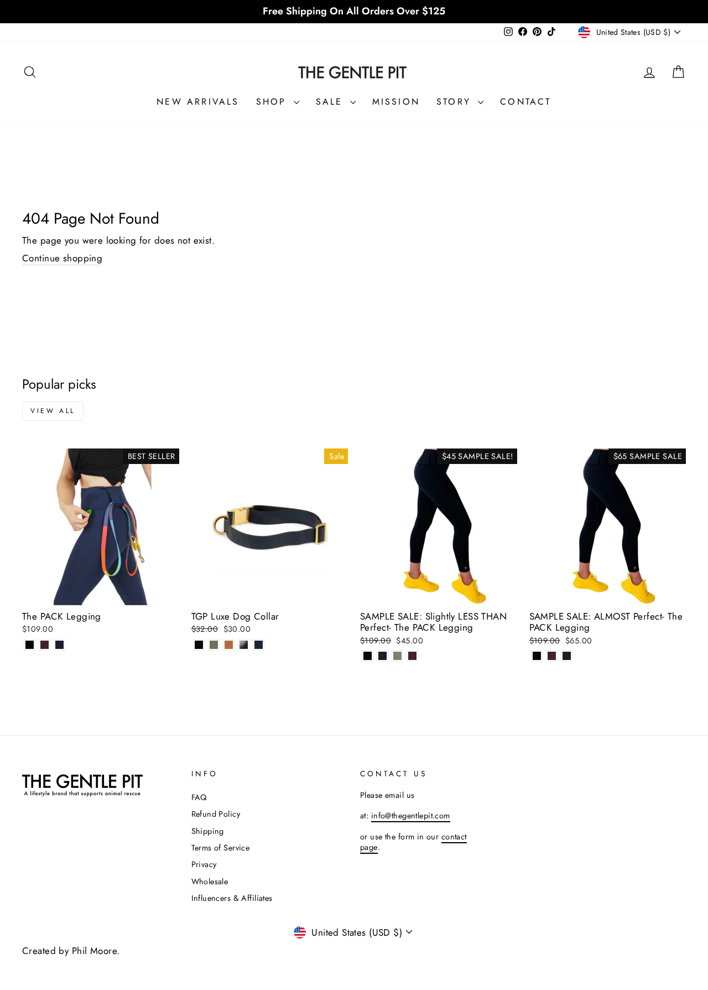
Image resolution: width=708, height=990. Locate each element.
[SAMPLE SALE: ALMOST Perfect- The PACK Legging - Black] (537, 656)
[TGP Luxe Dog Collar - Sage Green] (214, 645)
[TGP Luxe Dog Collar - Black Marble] (243, 645)
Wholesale (209, 881)
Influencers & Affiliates (232, 898)
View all (52, 411)
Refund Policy (216, 813)
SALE (331, 101)
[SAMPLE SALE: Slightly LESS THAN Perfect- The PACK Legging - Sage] (397, 656)
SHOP (273, 101)
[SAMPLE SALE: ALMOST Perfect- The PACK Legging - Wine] (551, 656)
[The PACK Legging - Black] (29, 645)
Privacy (204, 864)
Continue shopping (62, 258)
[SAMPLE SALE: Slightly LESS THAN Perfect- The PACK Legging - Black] (367, 656)
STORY (455, 101)
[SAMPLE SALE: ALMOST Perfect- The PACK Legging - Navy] (566, 656)
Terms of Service (220, 847)
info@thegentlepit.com (410, 815)
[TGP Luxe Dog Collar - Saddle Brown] (228, 645)
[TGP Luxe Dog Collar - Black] (199, 645)
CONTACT (525, 101)
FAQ (199, 797)
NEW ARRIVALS (198, 101)
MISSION (396, 101)
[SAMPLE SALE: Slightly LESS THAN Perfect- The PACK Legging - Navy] (382, 656)
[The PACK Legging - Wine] (44, 645)
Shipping (207, 831)
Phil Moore (94, 950)
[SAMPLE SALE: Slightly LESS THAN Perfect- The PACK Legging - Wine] (412, 656)
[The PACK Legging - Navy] (59, 645)
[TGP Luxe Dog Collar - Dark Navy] (258, 645)
